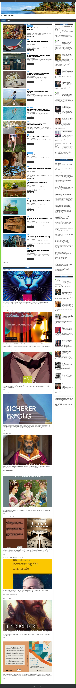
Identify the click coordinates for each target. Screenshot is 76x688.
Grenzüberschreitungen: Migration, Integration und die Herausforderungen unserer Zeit (19, 474)
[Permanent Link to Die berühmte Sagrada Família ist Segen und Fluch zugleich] (14, 224)
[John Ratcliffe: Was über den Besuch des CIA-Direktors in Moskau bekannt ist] (58, 345)
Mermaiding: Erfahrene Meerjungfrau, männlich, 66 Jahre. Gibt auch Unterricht (38, 110)
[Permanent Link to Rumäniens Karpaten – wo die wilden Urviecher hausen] (14, 188)
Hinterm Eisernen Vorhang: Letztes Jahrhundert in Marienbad (36, 123)
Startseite (3, 20)
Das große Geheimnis (7, 392)
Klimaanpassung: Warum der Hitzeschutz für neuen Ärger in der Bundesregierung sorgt (67, 315)
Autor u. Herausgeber (28, 0)
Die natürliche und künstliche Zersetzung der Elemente (13, 516)
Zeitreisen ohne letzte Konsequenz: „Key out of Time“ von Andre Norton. (66, 107)
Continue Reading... (30, 36)
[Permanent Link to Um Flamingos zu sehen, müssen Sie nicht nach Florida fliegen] (14, 206)
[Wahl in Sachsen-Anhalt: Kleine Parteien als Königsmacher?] (58, 356)
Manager (28, 44)
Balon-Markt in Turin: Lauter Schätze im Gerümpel (38, 28)
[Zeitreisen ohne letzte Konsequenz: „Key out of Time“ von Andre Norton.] (58, 111)
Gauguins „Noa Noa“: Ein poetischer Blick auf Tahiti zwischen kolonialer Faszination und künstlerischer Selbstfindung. (67, 57)
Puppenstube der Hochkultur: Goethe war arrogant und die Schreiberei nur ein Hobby (39, 237)
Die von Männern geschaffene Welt (9, 309)
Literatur (17, 0)
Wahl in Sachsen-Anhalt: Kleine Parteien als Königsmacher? (66, 352)
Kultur (22, 0)
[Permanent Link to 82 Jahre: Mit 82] (14, 159)
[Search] (74, 20)
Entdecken (28, 25)
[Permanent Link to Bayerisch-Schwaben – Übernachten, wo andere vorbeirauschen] (14, 61)
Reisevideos (8, 20)
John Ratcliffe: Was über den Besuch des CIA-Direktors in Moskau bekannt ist (67, 341)
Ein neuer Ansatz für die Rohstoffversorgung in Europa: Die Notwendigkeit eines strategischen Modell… (64, 228)
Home (2, 0)
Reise (32, 25)
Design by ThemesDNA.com (38, 685)
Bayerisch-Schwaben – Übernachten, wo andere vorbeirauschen (38, 55)
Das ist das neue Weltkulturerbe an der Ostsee (37, 92)
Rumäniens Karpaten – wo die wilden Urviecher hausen (37, 183)
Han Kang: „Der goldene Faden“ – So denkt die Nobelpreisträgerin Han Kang (67, 70)
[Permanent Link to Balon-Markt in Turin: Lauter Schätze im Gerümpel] (14, 32)
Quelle (4, 306)
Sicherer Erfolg (5, 350)
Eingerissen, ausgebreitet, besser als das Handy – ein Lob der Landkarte (38, 73)
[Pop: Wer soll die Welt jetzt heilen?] (58, 284)
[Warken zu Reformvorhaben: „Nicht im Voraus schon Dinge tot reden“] (58, 389)
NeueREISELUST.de (7, 15)
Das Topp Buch (12, 0)
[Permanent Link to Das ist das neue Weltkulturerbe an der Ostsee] (14, 97)
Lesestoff (6, 0)
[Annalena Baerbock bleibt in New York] (58, 367)
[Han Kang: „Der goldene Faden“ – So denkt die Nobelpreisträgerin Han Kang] (58, 74)
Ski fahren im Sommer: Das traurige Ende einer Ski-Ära (38, 250)
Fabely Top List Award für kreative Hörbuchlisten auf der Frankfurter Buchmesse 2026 (67, 145)
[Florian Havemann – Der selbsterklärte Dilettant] (58, 86)
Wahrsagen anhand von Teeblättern (9, 433)
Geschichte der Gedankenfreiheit (9, 269)
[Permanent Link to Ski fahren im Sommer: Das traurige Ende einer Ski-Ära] (14, 254)
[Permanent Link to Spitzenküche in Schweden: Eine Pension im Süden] (14, 172)
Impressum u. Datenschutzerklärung (40, 0)
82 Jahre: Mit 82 (31, 155)
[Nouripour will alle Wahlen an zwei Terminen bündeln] (58, 307)
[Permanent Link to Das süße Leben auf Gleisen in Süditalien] (14, 143)
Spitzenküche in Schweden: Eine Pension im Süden (39, 169)
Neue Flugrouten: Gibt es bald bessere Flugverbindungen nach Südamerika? (37, 42)
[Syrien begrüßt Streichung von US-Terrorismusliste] (58, 378)
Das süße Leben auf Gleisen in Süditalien (38, 137)
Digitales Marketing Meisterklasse (9, 598)
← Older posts (5, 262)
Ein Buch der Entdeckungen (8, 557)
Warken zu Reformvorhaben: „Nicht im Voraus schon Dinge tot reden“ (67, 385)
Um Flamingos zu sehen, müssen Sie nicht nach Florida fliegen (38, 201)
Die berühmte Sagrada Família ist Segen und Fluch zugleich (39, 219)
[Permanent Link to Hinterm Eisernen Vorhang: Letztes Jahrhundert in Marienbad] (14, 127)
